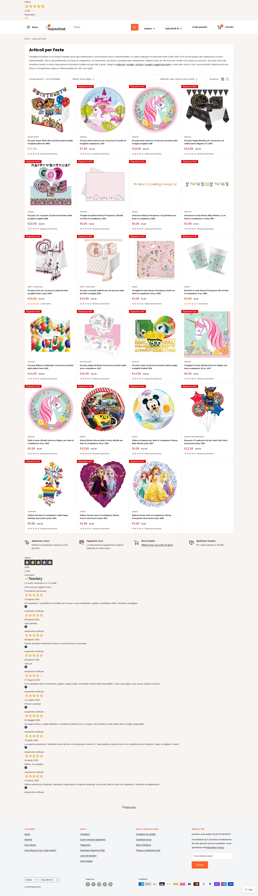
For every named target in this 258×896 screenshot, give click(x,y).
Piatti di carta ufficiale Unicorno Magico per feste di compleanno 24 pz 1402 (51, 441)
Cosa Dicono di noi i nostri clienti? (40, 850)
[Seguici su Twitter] (93, 884)
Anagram (32, 511)
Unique (31, 212)
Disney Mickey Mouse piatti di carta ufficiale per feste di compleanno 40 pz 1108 (101, 441)
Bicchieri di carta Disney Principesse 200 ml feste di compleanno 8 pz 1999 (206, 292)
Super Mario (33, 137)
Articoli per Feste (39, 39)
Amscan (83, 137)
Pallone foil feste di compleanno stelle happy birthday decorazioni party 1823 (48, 516)
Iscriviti (200, 865)
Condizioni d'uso (144, 839)
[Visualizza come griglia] (222, 79)
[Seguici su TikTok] (110, 884)
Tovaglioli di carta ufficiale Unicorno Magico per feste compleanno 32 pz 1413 (205, 366)
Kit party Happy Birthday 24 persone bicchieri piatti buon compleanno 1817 (103, 366)
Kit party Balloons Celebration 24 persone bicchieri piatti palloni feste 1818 (51, 366)
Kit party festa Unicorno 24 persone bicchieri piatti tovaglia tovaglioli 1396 (154, 142)
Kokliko (31, 362)
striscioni (139, 64)
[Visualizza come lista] (227, 79)
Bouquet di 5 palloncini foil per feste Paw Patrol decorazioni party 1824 (205, 441)
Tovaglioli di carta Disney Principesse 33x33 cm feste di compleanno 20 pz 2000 (153, 292)
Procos (83, 212)
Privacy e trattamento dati (148, 850)
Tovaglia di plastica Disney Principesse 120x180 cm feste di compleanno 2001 (101, 217)
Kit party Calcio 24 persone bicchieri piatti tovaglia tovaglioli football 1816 (154, 366)
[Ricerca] (134, 27)
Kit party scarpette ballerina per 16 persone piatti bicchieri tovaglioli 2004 (102, 292)
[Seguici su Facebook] (88, 884)
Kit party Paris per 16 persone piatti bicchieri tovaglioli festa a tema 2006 (48, 292)
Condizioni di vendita (146, 834)
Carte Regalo (86, 861)
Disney (135, 212)
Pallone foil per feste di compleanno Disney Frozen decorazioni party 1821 (99, 516)
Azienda (28, 839)
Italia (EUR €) (47, 880)
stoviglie (130, 64)
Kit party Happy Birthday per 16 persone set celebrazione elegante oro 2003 (204, 142)
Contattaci (85, 834)
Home (26, 39)
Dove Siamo (30, 845)
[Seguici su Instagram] (99, 884)
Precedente (29, 591)
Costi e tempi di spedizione (93, 839)
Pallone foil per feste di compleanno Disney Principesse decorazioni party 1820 (151, 516)
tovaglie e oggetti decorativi (158, 64)
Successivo (41, 591)
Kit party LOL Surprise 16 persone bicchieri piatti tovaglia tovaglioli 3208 (50, 217)
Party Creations (35, 287)
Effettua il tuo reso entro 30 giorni (157, 545)
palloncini (120, 64)
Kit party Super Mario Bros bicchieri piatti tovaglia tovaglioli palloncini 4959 (50, 142)
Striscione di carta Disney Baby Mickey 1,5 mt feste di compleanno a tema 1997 (205, 217)
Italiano (29, 880)
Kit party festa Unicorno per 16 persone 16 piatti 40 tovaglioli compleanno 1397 (103, 142)
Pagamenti (85, 845)
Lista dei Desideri (88, 855)
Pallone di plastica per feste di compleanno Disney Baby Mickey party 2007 (155, 441)
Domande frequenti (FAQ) (92, 850)
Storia (27, 834)
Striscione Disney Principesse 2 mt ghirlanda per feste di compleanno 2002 (154, 217)
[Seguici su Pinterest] (105, 884)
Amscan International (194, 437)
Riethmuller (85, 362)
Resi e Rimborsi (143, 845)
